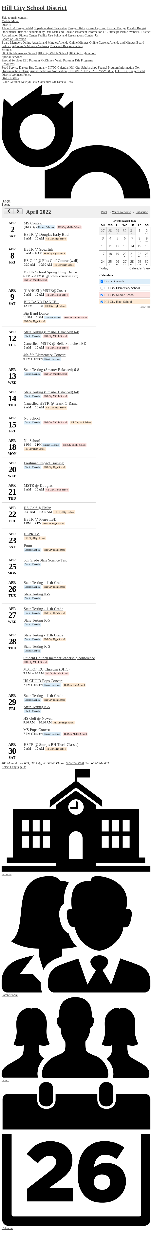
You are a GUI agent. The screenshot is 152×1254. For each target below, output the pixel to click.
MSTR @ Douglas (38, 485)
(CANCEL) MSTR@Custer (45, 290)
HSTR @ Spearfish (38, 249)
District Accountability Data (34, 32)
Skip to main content (14, 17)
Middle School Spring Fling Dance (50, 272)
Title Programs (84, 60)
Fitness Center (28, 35)
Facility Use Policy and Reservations (61, 35)
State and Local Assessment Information (77, 32)
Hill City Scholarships (83, 67)
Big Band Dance (35, 313)
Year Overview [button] (121, 212)
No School (32, 418)
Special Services (12, 60)
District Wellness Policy (16, 74)
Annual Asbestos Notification (48, 71)
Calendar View (139, 268)
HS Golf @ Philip (37, 508)
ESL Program (31, 60)
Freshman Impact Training (44, 463)
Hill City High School (82, 53)
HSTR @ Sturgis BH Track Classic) (51, 744)
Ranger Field (136, 71)
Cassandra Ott (47, 81)
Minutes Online (88, 42)
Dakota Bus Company (33, 67)
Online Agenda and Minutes (40, 42)
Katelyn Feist (29, 81)
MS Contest (33, 223)
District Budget (116, 28)
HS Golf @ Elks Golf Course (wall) (51, 261)
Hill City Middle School (53, 53)
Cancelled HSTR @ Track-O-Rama (50, 403)
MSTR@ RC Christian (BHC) (46, 669)
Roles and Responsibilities (66, 46)
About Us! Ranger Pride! (17, 28)
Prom (28, 545)
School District (34, 7)
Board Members (12, 42)
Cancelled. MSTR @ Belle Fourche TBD (55, 343)
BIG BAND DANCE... (41, 302)
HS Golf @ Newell (37, 718)
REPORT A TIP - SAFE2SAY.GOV (90, 71)
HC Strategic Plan (114, 32)
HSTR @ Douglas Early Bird (46, 234)
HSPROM (32, 534)
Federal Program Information (116, 67)
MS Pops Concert (36, 730)
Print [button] (104, 212)
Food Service (10, 67)
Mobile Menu (10, 21)
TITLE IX (121, 71)
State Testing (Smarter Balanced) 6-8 (51, 332)
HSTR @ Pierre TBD (40, 519)
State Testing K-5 (37, 594)
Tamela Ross (65, 81)
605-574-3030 (75, 763)
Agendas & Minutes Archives (30, 46)
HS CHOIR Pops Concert (43, 681)
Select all (145, 306)
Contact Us (92, 35)
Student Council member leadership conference (59, 658)
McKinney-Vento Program (57, 60)
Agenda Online (68, 42)
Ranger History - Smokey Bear (87, 28)
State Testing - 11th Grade (43, 583)
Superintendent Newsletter (50, 28)
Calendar (63, 67)
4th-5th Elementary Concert (44, 355)
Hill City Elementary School (19, 53)
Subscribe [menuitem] (142, 212)
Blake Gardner (11, 81)
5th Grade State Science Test (45, 560)
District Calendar (114, 281)
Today (103, 268)
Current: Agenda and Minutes (117, 42)
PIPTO (52, 67)
